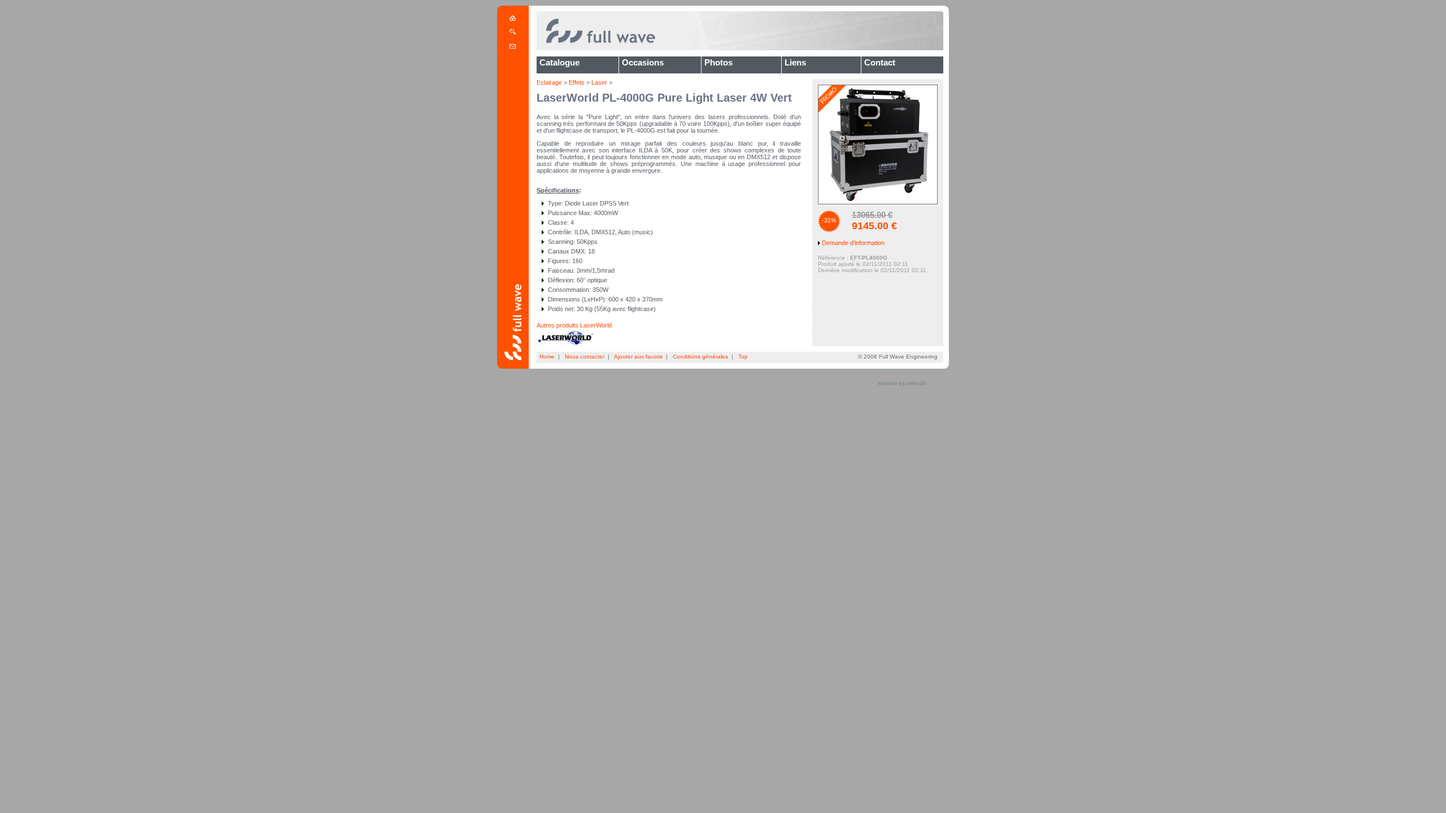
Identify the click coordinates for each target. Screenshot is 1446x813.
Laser (599, 82)
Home (547, 356)
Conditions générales (700, 356)
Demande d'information (853, 242)
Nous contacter (584, 356)
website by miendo (902, 383)
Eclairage (549, 82)
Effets (577, 82)
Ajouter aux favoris (638, 356)
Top (743, 356)
